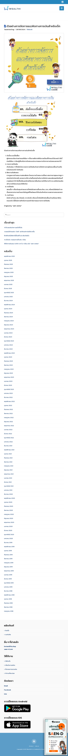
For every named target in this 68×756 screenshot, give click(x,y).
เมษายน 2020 (8, 526)
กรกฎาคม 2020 (9, 514)
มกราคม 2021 (8, 490)
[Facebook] (62, 2)
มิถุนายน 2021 (8, 470)
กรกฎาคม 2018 (8, 611)
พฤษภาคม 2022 (9, 426)
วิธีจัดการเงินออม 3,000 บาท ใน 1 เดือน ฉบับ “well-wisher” (21, 244)
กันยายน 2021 (8, 458)
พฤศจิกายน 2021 (9, 450)
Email (6, 686)
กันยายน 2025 (8, 264)
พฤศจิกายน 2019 (9, 546)
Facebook (7, 690)
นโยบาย (37, 746)
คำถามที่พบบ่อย (10, 673)
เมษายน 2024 (8, 333)
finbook (29, 29)
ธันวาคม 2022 (8, 397)
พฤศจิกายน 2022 (9, 401)
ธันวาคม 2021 (8, 446)
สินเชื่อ (7, 630)
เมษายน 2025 (8, 284)
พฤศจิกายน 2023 (9, 353)
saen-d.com (8, 649)
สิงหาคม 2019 (8, 559)
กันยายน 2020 (8, 506)
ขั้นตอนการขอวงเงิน (11, 669)
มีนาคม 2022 (8, 434)
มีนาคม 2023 (8, 385)
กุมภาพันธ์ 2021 (8, 486)
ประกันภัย (8, 634)
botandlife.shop (10, 646)
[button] (61, 8)
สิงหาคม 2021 (8, 462)
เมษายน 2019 (8, 575)
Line (5, 694)
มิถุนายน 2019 (8, 567)
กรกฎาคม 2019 (8, 563)
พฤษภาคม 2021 (9, 474)
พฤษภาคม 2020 (9, 522)
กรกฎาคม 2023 (9, 369)
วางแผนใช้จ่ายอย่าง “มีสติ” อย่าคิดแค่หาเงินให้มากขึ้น (19, 232)
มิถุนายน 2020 (8, 518)
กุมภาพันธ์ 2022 (9, 438)
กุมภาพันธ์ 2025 (9, 292)
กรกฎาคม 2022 (9, 417)
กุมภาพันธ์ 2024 (9, 341)
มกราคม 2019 (8, 587)
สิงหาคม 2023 (8, 365)
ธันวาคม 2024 (8, 300)
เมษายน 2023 (8, 381)
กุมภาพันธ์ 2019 (8, 583)
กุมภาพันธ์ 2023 (9, 389)
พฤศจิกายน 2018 (9, 595)
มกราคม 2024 (8, 345)
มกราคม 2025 (8, 297)
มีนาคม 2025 (8, 288)
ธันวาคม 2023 (8, 349)
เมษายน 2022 (8, 430)
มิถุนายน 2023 (8, 373)
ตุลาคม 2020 (8, 502)
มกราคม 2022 (8, 442)
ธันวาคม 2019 (8, 542)
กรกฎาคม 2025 (8, 272)
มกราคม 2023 (8, 393)
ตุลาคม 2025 (8, 260)
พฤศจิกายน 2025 (9, 256)
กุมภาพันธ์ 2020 (9, 534)
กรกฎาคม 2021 (8, 466)
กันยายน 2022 (8, 409)
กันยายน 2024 (8, 313)
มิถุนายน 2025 (8, 276)
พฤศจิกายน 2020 (9, 498)
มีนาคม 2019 (8, 579)
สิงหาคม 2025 (8, 268)
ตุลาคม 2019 (8, 551)
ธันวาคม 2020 (8, 494)
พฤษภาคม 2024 (9, 329)
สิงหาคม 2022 (8, 413)
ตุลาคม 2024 (8, 309)
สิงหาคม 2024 (8, 317)
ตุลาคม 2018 (8, 599)
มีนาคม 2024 (8, 337)
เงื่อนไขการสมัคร (10, 665)
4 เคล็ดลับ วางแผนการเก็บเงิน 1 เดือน (15, 240)
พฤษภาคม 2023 (9, 377)
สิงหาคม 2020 (8, 510)
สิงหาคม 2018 (8, 607)
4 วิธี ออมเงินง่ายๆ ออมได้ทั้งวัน (13, 227)
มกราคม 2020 (8, 538)
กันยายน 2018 (8, 603)
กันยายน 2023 (8, 361)
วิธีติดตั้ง (7, 661)
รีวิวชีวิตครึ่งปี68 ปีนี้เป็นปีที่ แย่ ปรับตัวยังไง (16, 236)
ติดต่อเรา (31, 746)
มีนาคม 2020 (8, 530)
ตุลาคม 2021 (8, 454)
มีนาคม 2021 (8, 482)
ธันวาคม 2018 (8, 591)
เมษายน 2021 (8, 478)
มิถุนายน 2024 (8, 325)
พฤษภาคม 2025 (9, 280)
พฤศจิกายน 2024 (9, 305)
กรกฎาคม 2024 (9, 321)
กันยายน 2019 (8, 555)
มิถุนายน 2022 (8, 421)
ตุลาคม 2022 (8, 405)
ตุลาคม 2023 (8, 357)
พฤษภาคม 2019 (9, 571)
